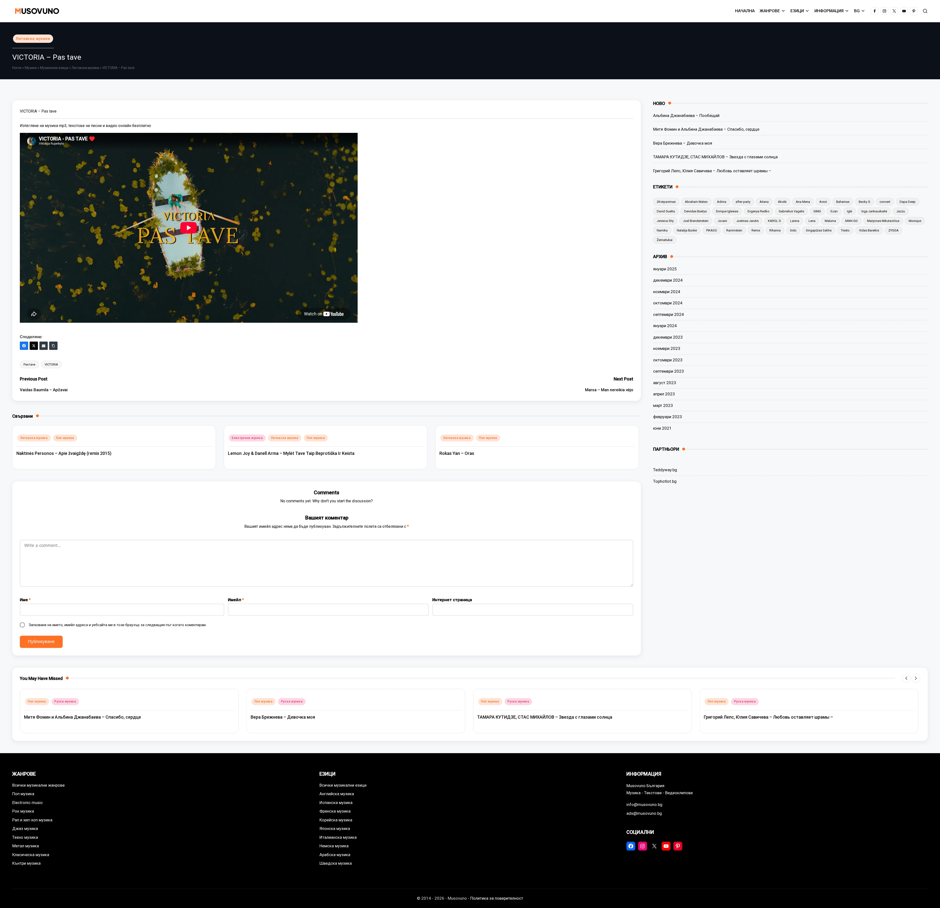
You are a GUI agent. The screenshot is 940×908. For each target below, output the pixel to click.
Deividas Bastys (695, 211)
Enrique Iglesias (727, 211)
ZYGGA (893, 230)
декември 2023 (668, 337)
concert (885, 202)
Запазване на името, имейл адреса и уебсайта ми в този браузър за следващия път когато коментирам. (117, 625)
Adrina (721, 202)
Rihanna (775, 230)
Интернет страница (452, 599)
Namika (662, 230)
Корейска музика (335, 819)
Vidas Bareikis (869, 230)
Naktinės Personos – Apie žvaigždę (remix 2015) (63, 453)
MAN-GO (851, 221)
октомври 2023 (667, 359)
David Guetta (666, 211)
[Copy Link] (53, 346)
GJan (834, 211)
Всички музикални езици (342, 785)
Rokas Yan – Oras (456, 453)
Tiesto (845, 230)
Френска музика (335, 811)
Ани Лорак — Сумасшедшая (732, 717)
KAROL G (774, 221)
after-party (743, 202)
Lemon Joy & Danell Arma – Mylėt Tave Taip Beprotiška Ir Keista (291, 453)
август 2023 (664, 382)
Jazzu (900, 211)
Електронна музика (247, 438)
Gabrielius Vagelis (791, 211)
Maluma (830, 221)
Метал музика (25, 845)
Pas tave (29, 364)
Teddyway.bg (665, 469)
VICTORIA (51, 364)
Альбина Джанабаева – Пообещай (686, 115)
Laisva (794, 221)
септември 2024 (668, 314)
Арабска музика (334, 854)
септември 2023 (668, 371)
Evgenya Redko (758, 211)
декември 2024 (668, 280)
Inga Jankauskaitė (874, 211)
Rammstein (734, 230)
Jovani (722, 221)
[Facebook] (24, 346)
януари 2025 (665, 268)
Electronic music (27, 802)
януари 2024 (665, 325)
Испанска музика (335, 802)
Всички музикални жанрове (38, 785)
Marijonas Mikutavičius (883, 221)
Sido (793, 230)
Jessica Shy (665, 221)
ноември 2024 (666, 291)
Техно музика (25, 837)
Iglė (849, 211)
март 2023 (663, 405)
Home (17, 68)
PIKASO (711, 230)
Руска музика (65, 701)
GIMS (817, 211)
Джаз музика (25, 828)
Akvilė (782, 202)
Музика (31, 68)
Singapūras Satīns (819, 230)
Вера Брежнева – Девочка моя (682, 143)
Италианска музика (338, 837)
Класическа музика (30, 854)
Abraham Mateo (696, 202)
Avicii (823, 202)
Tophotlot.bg (665, 481)
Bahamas (842, 202)
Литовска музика (33, 38)
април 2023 (664, 393)
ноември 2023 (666, 348)
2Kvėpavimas (666, 202)
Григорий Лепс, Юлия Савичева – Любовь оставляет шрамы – (712, 170)
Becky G (864, 202)
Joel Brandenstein (695, 221)
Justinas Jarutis (747, 221)
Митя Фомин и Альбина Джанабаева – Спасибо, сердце (706, 129)
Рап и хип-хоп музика (32, 819)
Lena (812, 221)
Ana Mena (803, 202)
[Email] (43, 346)
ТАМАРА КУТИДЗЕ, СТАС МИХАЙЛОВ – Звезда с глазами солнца (715, 156)
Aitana (764, 202)
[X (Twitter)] (34, 346)
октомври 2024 (667, 302)
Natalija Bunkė (687, 230)
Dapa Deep (908, 202)
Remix (756, 230)
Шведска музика (335, 863)
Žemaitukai (664, 240)
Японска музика (334, 828)
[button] (906, 678)
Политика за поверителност (496, 898)
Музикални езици (54, 68)
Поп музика (65, 438)
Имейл (236, 599)
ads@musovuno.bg (644, 813)
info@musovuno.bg (644, 804)
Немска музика (334, 845)
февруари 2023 (667, 416)
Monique (915, 221)
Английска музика (336, 793)
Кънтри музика (26, 863)
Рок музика (23, 811)
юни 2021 (662, 428)
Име (25, 599)
